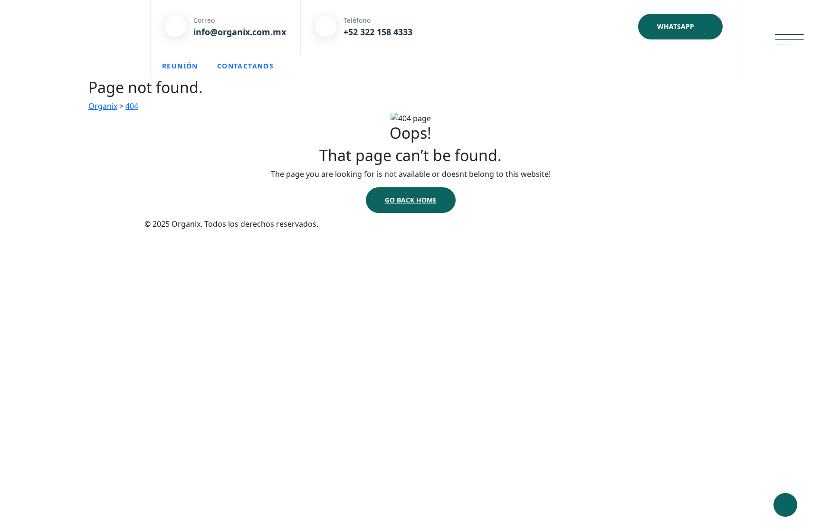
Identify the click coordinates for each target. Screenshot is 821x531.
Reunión (180, 65)
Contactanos (245, 65)
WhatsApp (675, 26)
